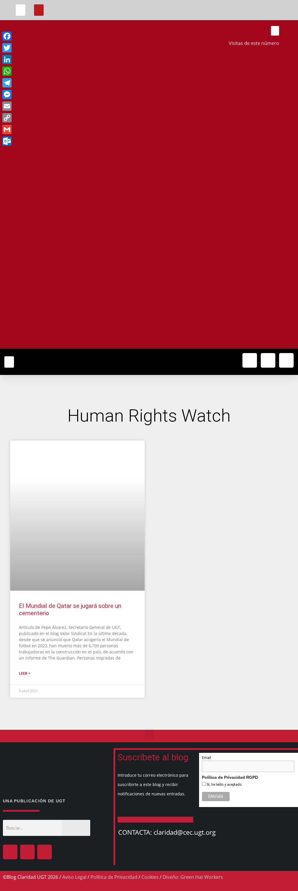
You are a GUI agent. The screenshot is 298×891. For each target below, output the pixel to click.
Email (206, 758)
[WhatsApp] (46, 71)
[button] (20, 10)
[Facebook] (10, 852)
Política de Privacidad (114, 877)
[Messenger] (46, 94)
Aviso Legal (74, 877)
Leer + (24, 673)
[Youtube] (286, 360)
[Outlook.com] (46, 141)
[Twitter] (268, 360)
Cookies (150, 877)
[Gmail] (46, 129)
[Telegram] (46, 83)
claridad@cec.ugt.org (185, 832)
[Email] (46, 106)
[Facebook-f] (249, 360)
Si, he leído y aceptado (224, 785)
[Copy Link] (46, 118)
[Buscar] (76, 828)
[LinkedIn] (46, 59)
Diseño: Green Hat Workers (193, 877)
